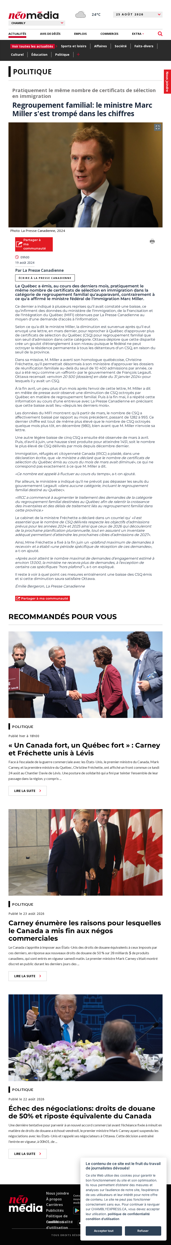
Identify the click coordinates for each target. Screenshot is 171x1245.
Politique (62, 54)
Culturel (17, 54)
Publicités (55, 1210)
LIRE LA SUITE (24, 791)
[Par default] (25, 1210)
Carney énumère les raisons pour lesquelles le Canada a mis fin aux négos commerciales (84, 930)
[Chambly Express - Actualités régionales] (33, 15)
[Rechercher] (160, 34)
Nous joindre (57, 1193)
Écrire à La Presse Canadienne (45, 278)
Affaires (100, 46)
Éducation (39, 54)
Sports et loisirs (73, 46)
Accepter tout (104, 1231)
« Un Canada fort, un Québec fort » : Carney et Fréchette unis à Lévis (84, 749)
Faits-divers (143, 46)
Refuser (143, 1231)
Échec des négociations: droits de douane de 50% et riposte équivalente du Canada (81, 1112)
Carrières (54, 1204)
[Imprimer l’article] (152, 242)
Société (121, 46)
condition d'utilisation (102, 1219)
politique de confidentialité (129, 1214)
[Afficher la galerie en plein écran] (158, 127)
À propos (54, 1199)
